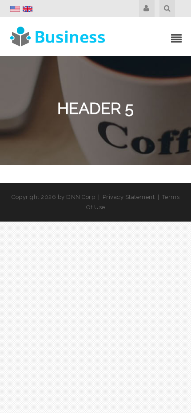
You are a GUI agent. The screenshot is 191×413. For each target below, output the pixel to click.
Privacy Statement (129, 197)
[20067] (59, 35)
